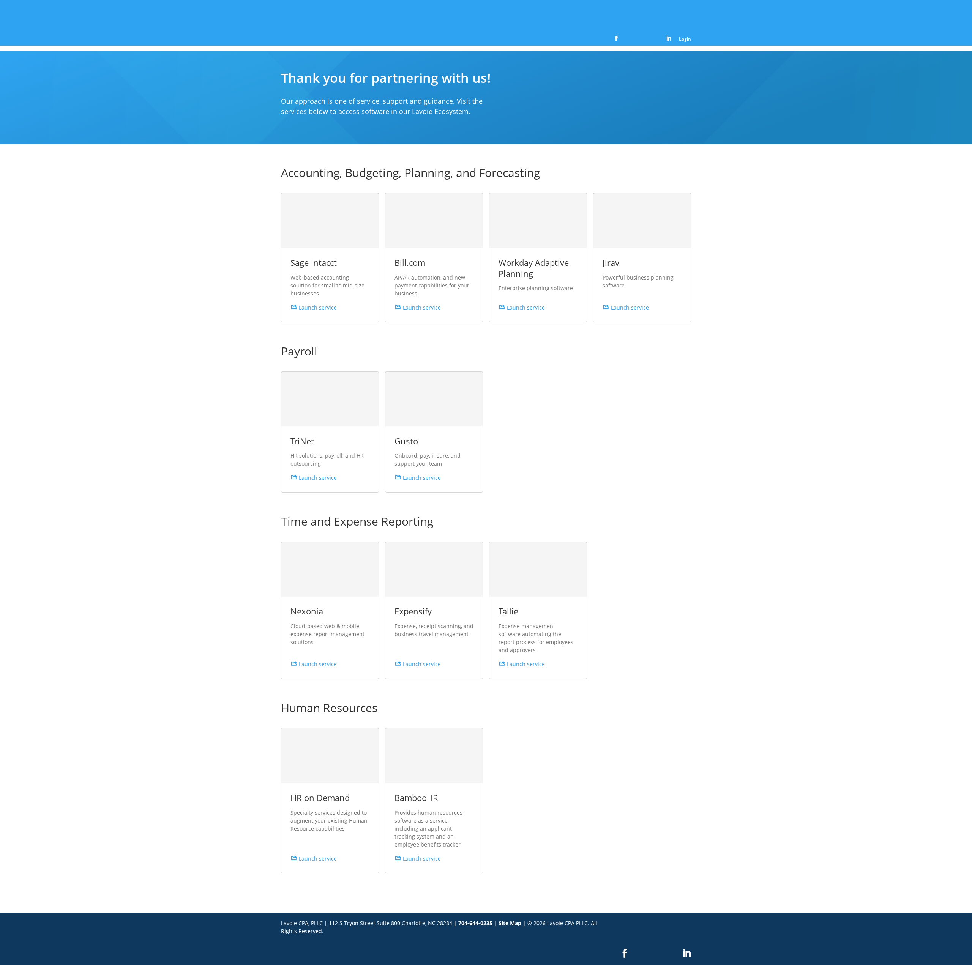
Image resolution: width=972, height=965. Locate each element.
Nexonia (306, 611)
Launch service (318, 307)
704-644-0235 (475, 923)
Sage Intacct (313, 262)
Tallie (508, 611)
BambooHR (416, 797)
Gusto (406, 441)
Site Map (510, 923)
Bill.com (409, 262)
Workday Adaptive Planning (534, 268)
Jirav (611, 262)
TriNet (302, 441)
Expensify (413, 611)
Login (685, 39)
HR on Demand (320, 797)
